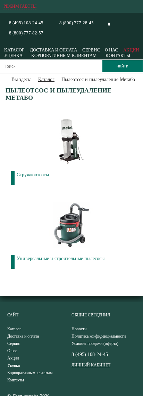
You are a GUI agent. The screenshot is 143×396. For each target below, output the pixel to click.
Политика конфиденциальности (99, 336)
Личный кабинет (91, 365)
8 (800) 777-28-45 (76, 22)
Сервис (91, 49)
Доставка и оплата (53, 49)
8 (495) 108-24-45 (26, 22)
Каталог (14, 49)
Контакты (118, 55)
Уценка (13, 55)
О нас (111, 49)
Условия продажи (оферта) (95, 343)
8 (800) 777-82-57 (26, 32)
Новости (79, 328)
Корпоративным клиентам (64, 55)
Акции (131, 49)
